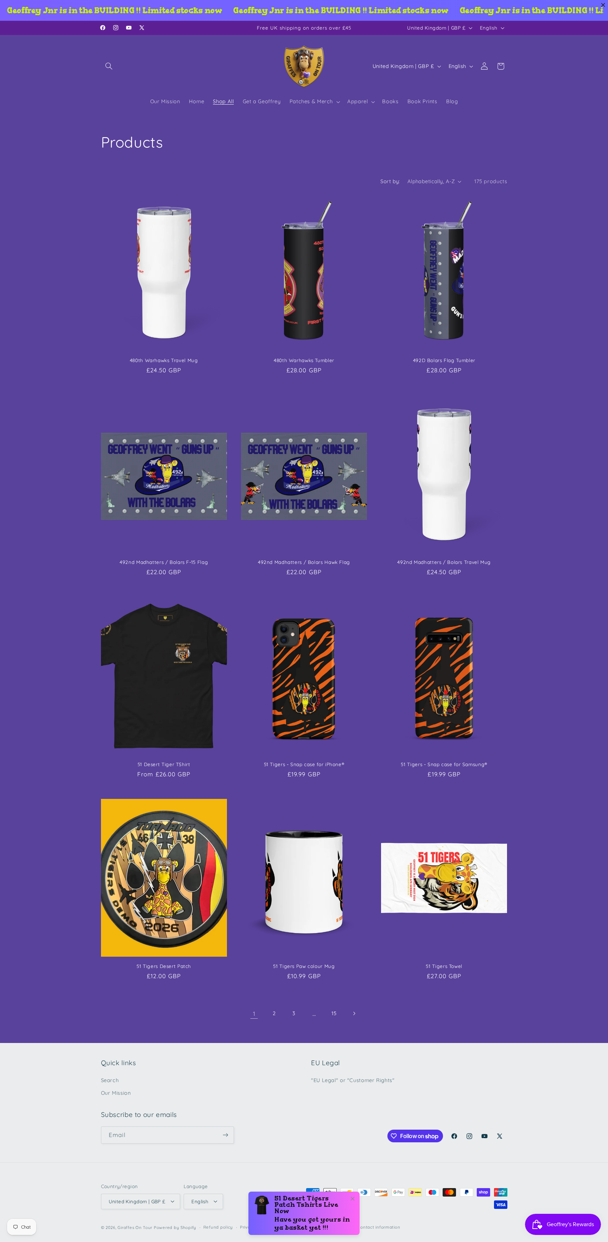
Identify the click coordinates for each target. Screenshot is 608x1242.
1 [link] (254, 1013)
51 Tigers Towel (444, 966)
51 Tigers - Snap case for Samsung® (444, 764)
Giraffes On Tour (135, 1227)
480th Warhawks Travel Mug (164, 360)
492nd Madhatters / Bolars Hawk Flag (304, 562)
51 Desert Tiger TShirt (164, 764)
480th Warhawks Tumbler (304, 360)
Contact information (378, 1227)
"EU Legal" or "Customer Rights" (353, 1079)
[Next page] (354, 1013)
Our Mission (116, 1092)
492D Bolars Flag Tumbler (444, 360)
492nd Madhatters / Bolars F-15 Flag (164, 562)
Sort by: (390, 181)
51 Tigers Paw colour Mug (304, 966)
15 (333, 1013)
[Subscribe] (225, 1135)
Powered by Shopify (175, 1227)
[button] (109, 66)
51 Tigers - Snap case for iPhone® (304, 764)
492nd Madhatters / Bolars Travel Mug (444, 562)
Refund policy (218, 1227)
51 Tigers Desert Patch (164, 966)
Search (110, 1079)
